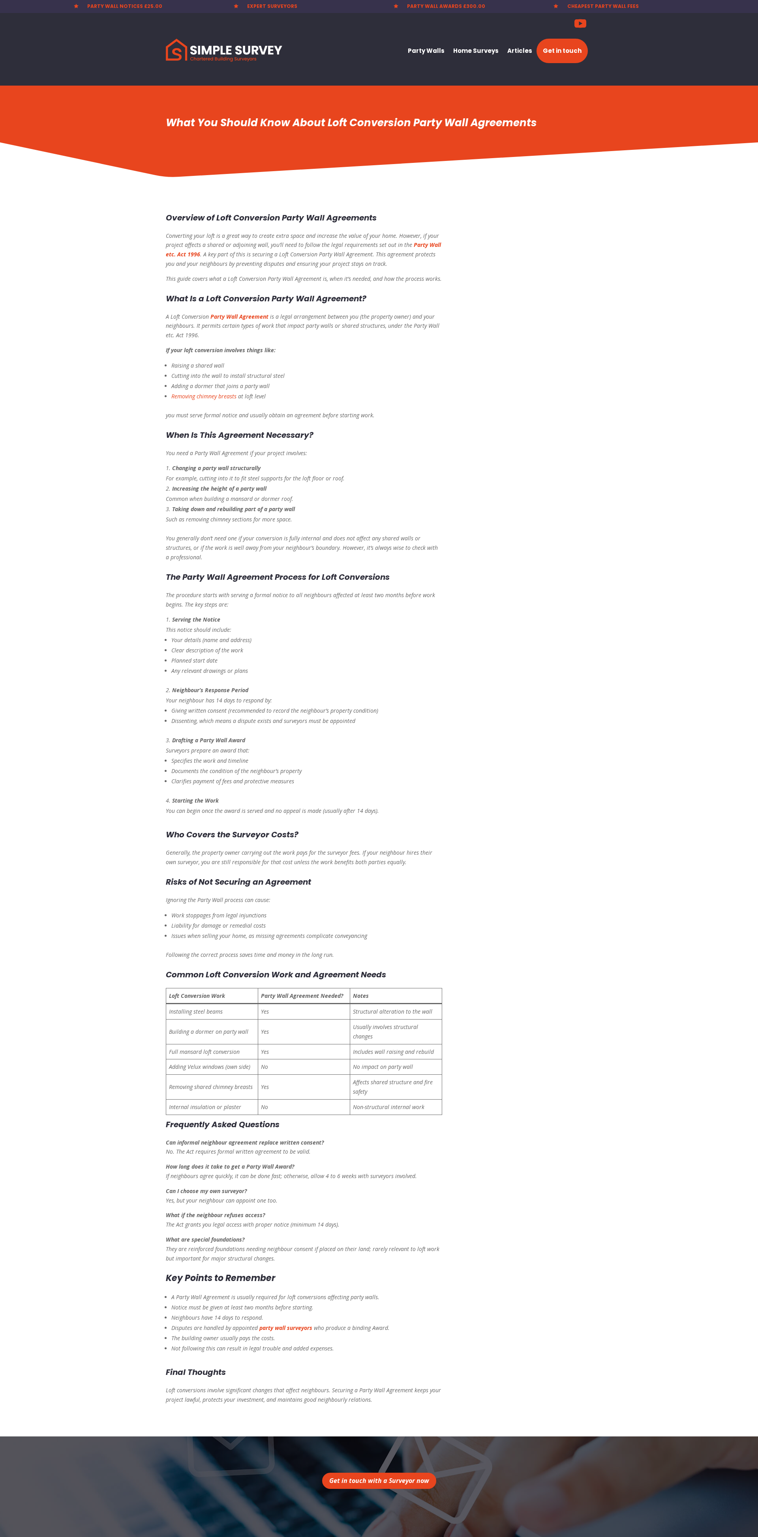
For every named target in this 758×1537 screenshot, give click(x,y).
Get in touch (562, 51)
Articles (519, 51)
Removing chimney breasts (203, 396)
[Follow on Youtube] (580, 23)
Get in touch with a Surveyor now (379, 1480)
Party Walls (426, 51)
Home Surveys (476, 51)
